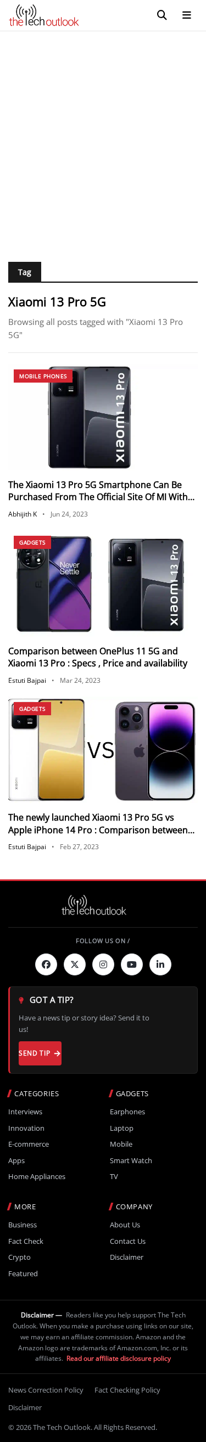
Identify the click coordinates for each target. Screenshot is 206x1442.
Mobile (121, 1144)
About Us (125, 1225)
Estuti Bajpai (27, 680)
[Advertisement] (103, 140)
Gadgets (32, 542)
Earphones (127, 1111)
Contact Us (128, 1241)
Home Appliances (36, 1176)
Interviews (25, 1111)
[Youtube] (132, 964)
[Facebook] (46, 964)
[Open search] (162, 15)
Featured (23, 1273)
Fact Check (25, 1241)
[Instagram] (103, 964)
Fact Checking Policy (127, 1390)
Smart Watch (131, 1160)
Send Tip (34, 1053)
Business (22, 1225)
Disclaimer (126, 1257)
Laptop (121, 1128)
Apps (16, 1160)
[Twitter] (75, 964)
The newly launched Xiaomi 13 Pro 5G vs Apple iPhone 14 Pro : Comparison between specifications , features (98, 829)
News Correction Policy (45, 1390)
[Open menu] (187, 15)
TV (114, 1176)
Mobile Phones (43, 376)
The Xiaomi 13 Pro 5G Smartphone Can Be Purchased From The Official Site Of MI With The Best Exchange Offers (98, 497)
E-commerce (28, 1144)
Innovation (26, 1128)
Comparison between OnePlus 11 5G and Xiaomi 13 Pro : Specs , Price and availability (97, 657)
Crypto (19, 1257)
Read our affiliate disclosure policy (118, 1358)
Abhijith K (22, 514)
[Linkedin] (160, 964)
